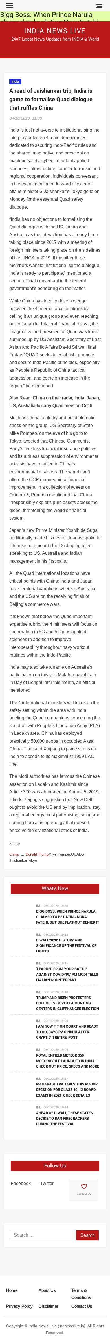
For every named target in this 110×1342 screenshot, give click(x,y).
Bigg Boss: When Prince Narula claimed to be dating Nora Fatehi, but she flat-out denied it (67, 917)
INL (38, 906)
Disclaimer (48, 1306)
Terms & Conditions (81, 1294)
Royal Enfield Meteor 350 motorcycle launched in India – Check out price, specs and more (67, 1061)
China (14, 854)
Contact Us (84, 1193)
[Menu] (9, 5)
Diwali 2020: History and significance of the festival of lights (66, 945)
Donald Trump (37, 854)
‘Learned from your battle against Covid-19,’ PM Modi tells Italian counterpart (67, 974)
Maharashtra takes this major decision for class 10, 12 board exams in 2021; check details (67, 1089)
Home (11, 1290)
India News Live (55, 31)
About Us (47, 1290)
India (15, 81)
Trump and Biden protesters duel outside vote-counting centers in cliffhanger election (67, 1003)
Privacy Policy (19, 1306)
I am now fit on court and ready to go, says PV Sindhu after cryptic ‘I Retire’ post (67, 1032)
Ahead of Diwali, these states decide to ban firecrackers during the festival (64, 1118)
